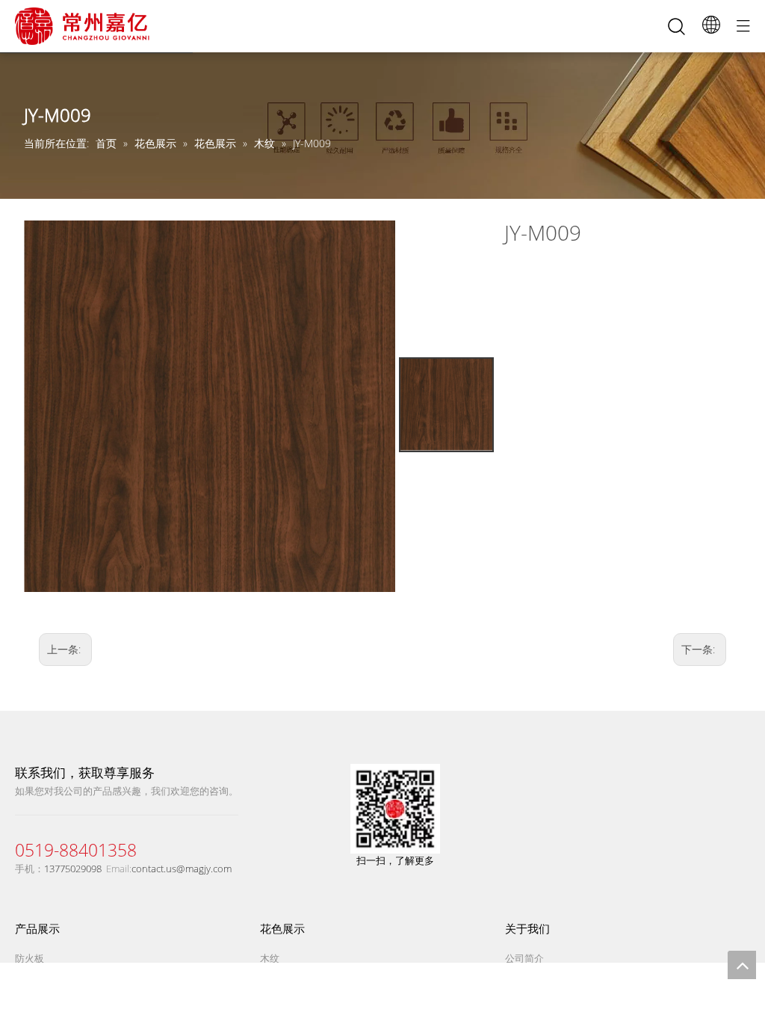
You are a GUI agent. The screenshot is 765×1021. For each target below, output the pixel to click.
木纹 (269, 958)
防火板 (29, 958)
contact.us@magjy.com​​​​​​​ (181, 868)
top (742, 965)
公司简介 (524, 958)
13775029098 (73, 868)
